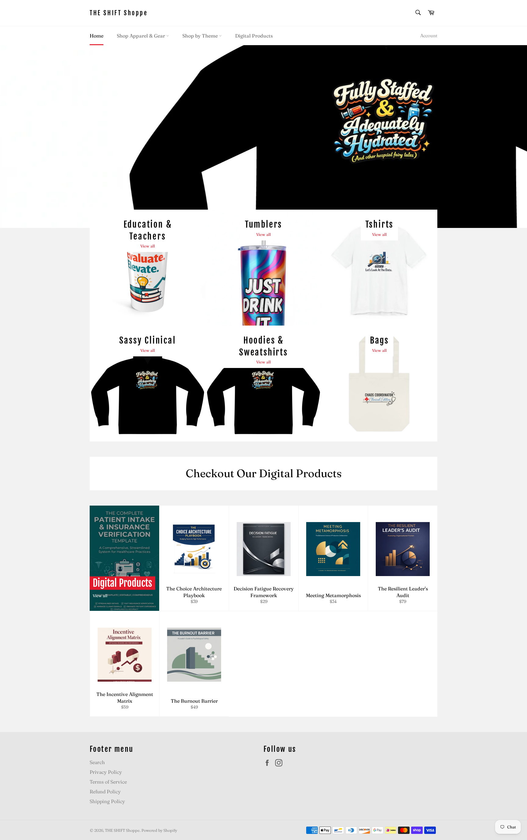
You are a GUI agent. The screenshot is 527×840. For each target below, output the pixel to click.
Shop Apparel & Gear (141, 36)
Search (97, 762)
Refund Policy (105, 791)
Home (96, 36)
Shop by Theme (200, 36)
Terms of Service (108, 782)
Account (428, 35)
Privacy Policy (106, 772)
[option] (263, 136)
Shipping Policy (107, 801)
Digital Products (254, 36)
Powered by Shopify (159, 830)
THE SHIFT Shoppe (119, 13)
